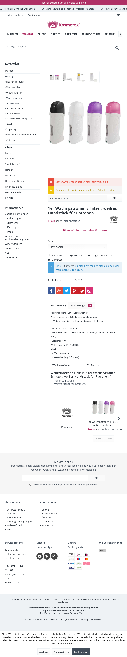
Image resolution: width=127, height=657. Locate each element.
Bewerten (57, 259)
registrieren (67, 265)
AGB (7, 252)
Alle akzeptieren (61, 651)
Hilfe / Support (13, 227)
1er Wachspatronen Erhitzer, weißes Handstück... (103, 423)
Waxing (9, 76)
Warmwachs (13, 87)
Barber (9, 153)
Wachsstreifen (14, 92)
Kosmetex (66, 427)
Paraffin (9, 158)
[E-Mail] (81, 290)
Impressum (11, 257)
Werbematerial (13, 192)
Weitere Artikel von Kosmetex (69, 383)
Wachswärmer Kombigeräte (19, 118)
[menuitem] (118, 15)
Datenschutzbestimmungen (50, 484)
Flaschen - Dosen (14, 181)
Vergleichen (57, 255)
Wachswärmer (14, 98)
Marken (9, 70)
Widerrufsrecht (13, 243)
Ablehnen (43, 651)
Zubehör (10, 123)
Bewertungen (81, 305)
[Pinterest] (74, 290)
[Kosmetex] (66, 412)
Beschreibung (58, 305)
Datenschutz (12, 248)
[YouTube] (39, 556)
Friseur (9, 169)
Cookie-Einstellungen (16, 213)
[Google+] (59, 290)
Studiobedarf (12, 164)
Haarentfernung (15, 81)
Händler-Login (13, 218)
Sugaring (11, 129)
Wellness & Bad (13, 186)
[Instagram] (89, 290)
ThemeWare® (95, 619)
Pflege (8, 147)
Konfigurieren (81, 651)
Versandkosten (65, 599)
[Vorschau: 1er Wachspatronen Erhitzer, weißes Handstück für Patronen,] (54, 77)
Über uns (47, 517)
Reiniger (9, 197)
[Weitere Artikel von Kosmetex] (114, 219)
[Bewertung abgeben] (76, 217)
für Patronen (12, 103)
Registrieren (12, 222)
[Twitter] (66, 290)
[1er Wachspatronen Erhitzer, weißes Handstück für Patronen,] (103, 407)
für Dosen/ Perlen (14, 108)
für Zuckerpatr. (13, 113)
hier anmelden (72, 220)
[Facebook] (51, 290)
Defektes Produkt (16, 509)
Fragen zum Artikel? (102, 255)
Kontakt (9, 231)
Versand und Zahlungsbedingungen (17, 238)
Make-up (10, 175)
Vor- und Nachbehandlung (21, 134)
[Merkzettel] (118, 15)
